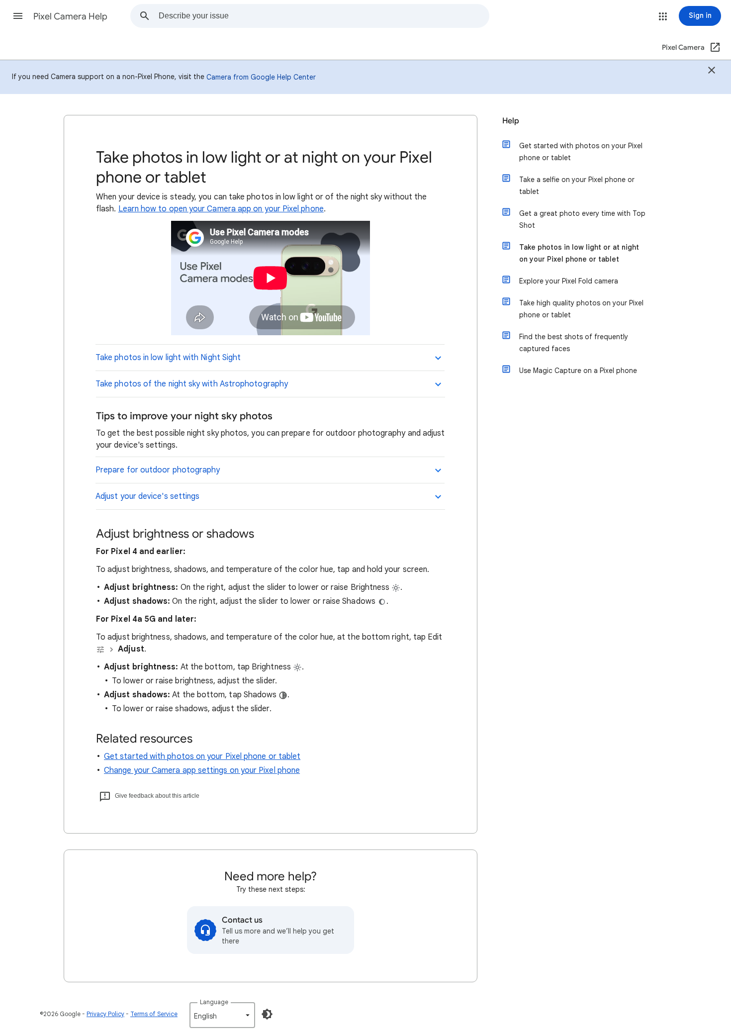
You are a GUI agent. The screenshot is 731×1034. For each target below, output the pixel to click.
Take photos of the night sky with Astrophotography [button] (191, 384)
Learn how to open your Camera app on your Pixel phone (221, 209)
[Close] (712, 71)
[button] (18, 16)
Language (214, 1002)
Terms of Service (154, 1014)
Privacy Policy (105, 1014)
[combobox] (324, 15)
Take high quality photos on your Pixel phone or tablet (581, 308)
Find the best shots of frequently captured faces (573, 342)
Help (510, 121)
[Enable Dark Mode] (267, 1014)
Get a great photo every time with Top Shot (582, 219)
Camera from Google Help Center (261, 77)
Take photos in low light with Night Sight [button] (168, 358)
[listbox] (222, 1015)
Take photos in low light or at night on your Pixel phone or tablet (579, 253)
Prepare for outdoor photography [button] (157, 470)
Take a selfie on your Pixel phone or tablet (577, 185)
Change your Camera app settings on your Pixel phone (202, 770)
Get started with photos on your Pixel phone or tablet (202, 756)
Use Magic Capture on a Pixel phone (578, 370)
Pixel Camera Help (70, 16)
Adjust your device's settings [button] (147, 496)
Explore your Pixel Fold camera (568, 281)
